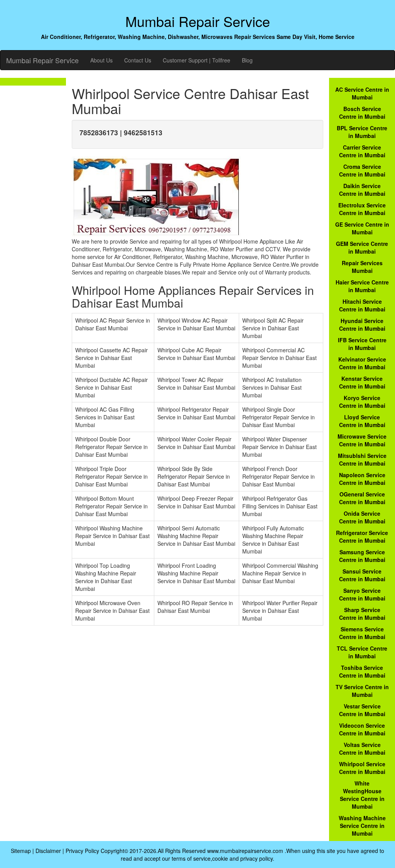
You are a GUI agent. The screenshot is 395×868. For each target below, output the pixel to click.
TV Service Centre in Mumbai (362, 690)
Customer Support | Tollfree (196, 60)
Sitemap (21, 851)
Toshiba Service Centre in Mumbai (362, 671)
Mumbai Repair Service (42, 60)
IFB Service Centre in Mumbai (362, 344)
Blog (247, 60)
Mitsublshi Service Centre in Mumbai (362, 459)
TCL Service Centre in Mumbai (362, 652)
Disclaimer (48, 851)
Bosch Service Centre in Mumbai (362, 112)
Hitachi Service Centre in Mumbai (362, 305)
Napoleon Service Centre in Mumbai (362, 478)
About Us (101, 60)
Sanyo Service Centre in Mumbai (362, 594)
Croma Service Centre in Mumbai (362, 170)
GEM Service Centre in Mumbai (362, 247)
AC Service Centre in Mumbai (362, 93)
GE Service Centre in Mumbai (362, 228)
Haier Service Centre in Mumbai (362, 286)
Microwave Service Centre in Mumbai (362, 440)
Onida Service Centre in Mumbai (362, 517)
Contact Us (137, 60)
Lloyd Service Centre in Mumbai (362, 421)
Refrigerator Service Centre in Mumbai (362, 536)
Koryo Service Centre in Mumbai (362, 401)
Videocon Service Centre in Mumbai (362, 729)
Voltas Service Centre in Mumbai (362, 748)
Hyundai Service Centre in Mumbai (362, 324)
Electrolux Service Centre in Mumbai (362, 209)
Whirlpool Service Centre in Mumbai (362, 767)
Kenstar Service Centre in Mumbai (362, 382)
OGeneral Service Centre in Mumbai (362, 498)
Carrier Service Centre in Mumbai (362, 151)
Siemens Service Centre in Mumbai (362, 633)
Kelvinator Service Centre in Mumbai (362, 363)
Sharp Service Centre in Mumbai (362, 613)
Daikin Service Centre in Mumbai (362, 189)
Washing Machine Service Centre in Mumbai (362, 825)
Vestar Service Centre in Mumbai (362, 710)
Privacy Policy (82, 851)
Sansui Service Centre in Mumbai (362, 575)
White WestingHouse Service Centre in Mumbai (362, 794)
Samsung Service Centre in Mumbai (362, 556)
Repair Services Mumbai (362, 266)
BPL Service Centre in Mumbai (362, 132)
